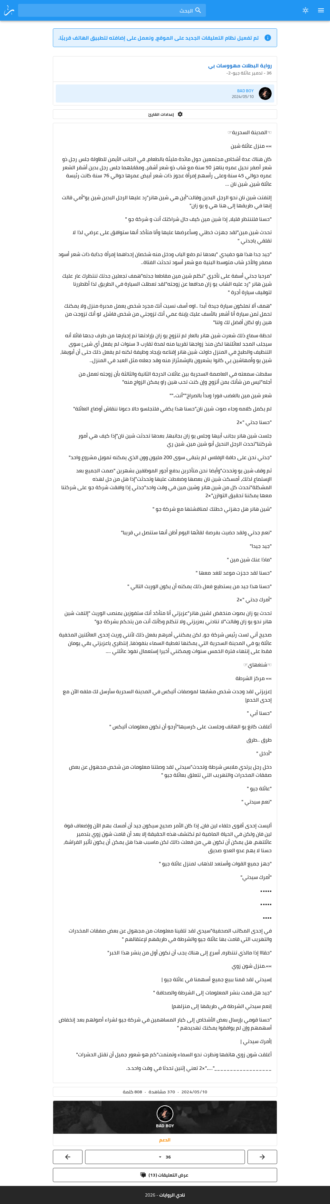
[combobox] (112, 10)
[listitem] (165, 93)
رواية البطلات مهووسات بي (240, 65)
